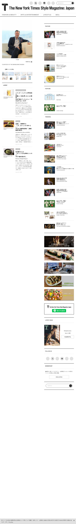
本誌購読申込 (67, 336)
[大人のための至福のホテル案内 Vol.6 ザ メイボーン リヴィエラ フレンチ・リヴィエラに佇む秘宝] (17, 69)
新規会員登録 (59, 377)
